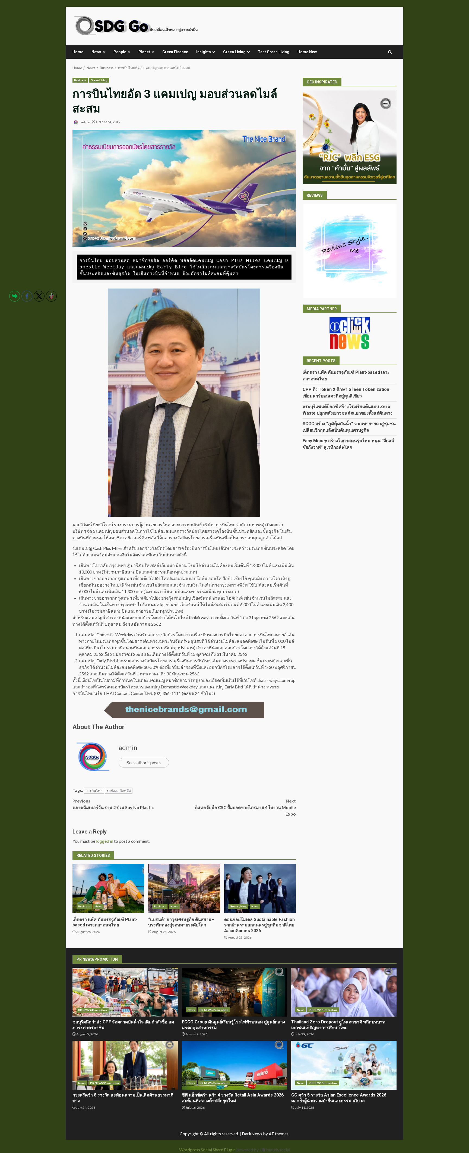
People (119, 52)
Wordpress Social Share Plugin (207, 1149)
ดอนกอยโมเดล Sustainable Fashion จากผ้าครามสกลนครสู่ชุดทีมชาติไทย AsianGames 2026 (260, 888)
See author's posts (144, 762)
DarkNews (252, 1133)
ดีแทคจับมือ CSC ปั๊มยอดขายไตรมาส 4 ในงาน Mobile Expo (245, 807)
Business (80, 80)
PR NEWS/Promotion (92, 1010)
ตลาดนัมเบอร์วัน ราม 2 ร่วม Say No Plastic (113, 804)
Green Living (234, 52)
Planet (144, 52)
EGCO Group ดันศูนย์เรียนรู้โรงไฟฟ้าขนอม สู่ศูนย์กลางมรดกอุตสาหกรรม (234, 992)
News (96, 52)
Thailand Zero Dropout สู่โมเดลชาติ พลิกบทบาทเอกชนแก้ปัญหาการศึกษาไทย (344, 992)
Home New (307, 52)
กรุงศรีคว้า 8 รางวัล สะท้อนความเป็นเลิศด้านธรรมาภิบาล (125, 1065)
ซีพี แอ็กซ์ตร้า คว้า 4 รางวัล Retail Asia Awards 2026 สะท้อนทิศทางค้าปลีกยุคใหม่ (234, 1065)
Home (77, 52)
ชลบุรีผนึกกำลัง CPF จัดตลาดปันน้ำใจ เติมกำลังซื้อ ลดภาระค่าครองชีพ (125, 992)
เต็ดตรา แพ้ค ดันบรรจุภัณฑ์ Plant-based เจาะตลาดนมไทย (108, 888)
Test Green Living (273, 52)
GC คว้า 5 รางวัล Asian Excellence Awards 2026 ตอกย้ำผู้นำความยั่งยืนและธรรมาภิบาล (344, 1065)
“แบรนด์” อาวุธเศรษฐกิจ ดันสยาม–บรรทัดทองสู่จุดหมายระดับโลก (184, 888)
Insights (203, 52)
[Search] (390, 52)
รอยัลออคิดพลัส (119, 790)
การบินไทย (94, 790)
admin (85, 122)
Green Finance (175, 52)
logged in (104, 841)
